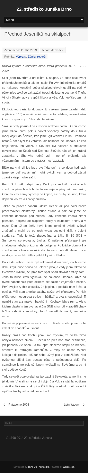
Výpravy (21, 56)
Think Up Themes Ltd (38, 467)
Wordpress (68, 467)
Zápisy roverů (37, 56)
